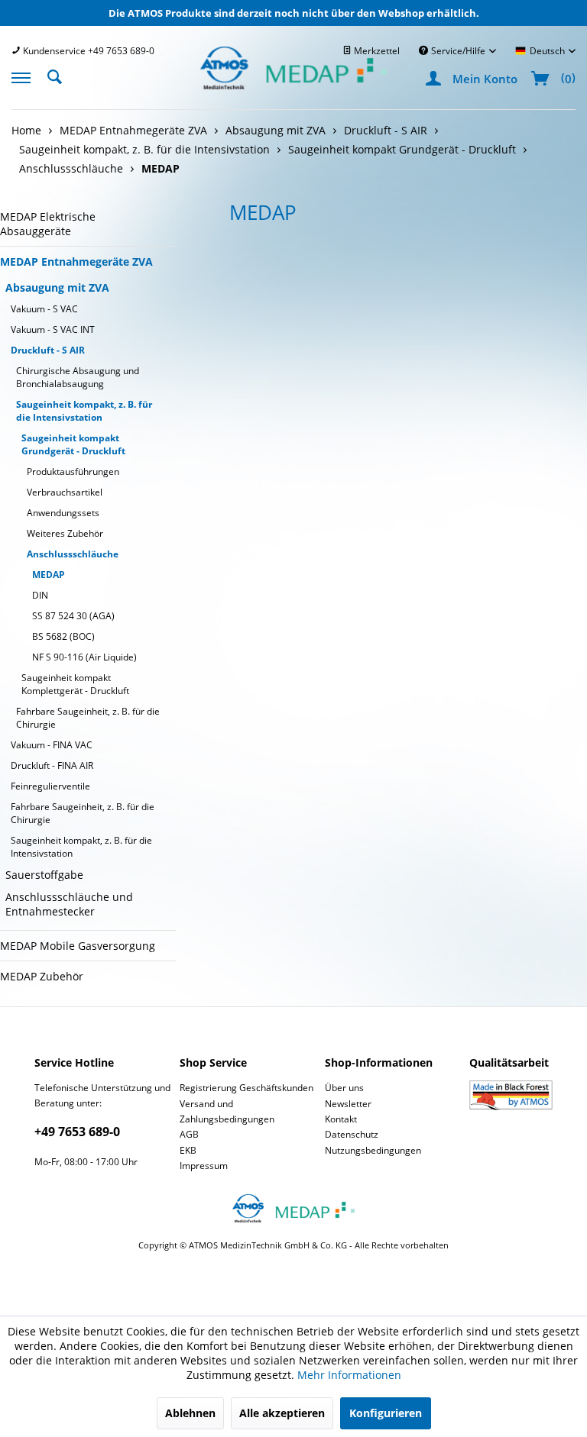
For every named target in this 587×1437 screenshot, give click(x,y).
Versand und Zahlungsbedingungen (227, 1111)
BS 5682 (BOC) (63, 636)
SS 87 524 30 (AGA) (73, 615)
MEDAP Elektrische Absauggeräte (48, 223)
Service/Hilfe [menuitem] (458, 50)
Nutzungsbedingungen (373, 1150)
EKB (188, 1150)
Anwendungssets (63, 512)
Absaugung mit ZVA (57, 287)
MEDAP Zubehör (41, 976)
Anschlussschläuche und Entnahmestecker (69, 904)
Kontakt (341, 1118)
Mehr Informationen (349, 1375)
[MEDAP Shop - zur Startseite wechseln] (293, 85)
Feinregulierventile (50, 786)
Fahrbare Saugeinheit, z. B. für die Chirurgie (88, 718)
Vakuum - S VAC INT (53, 329)
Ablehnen (190, 1413)
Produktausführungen (73, 471)
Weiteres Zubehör (65, 533)
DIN (40, 595)
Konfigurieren (385, 1413)
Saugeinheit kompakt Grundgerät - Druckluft (73, 444)
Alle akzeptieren (282, 1413)
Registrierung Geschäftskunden (246, 1087)
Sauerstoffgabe (44, 874)
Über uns (344, 1087)
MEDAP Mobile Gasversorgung (77, 945)
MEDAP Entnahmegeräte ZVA (76, 261)
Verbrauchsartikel (64, 492)
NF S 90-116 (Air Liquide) (84, 657)
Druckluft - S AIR (48, 350)
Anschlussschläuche (72, 553)
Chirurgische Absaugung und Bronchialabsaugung (77, 377)
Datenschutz (351, 1134)
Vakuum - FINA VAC (51, 744)
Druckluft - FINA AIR (52, 765)
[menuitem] (82, 50)
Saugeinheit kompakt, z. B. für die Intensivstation (84, 411)
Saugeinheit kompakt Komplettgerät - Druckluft (75, 684)
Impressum (204, 1165)
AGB (189, 1134)
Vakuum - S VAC (44, 308)
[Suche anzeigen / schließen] (58, 75)
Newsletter (348, 1103)
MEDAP (48, 574)
